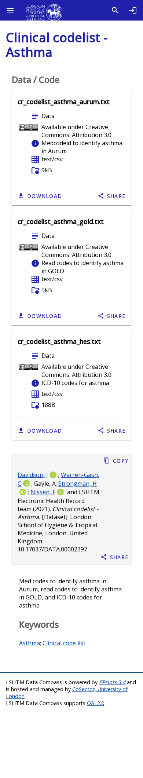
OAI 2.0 (95, 703)
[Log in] (133, 10)
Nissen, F (42, 492)
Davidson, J (33, 475)
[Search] (115, 10)
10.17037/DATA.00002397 (52, 550)
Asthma (29, 643)
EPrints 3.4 (112, 682)
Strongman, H (77, 484)
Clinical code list (64, 643)
